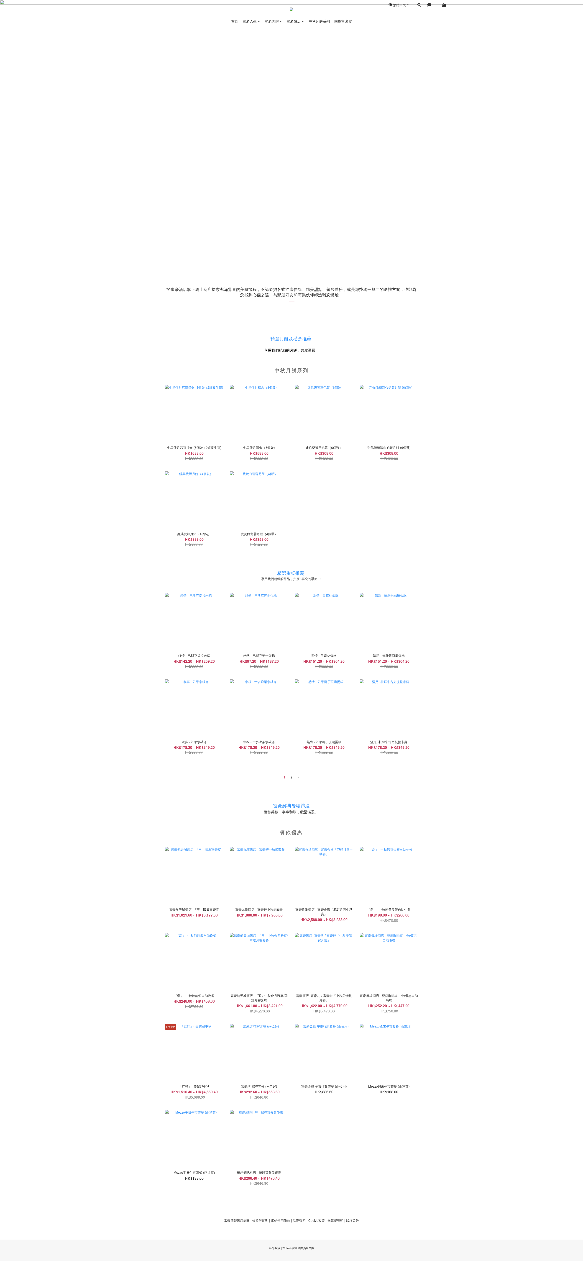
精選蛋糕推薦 (290, 573)
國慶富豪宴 (343, 21)
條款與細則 (260, 1220)
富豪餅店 (294, 21)
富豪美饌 (272, 21)
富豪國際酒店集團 (237, 1220)
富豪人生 (250, 21)
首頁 (234, 21)
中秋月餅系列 (319, 21)
